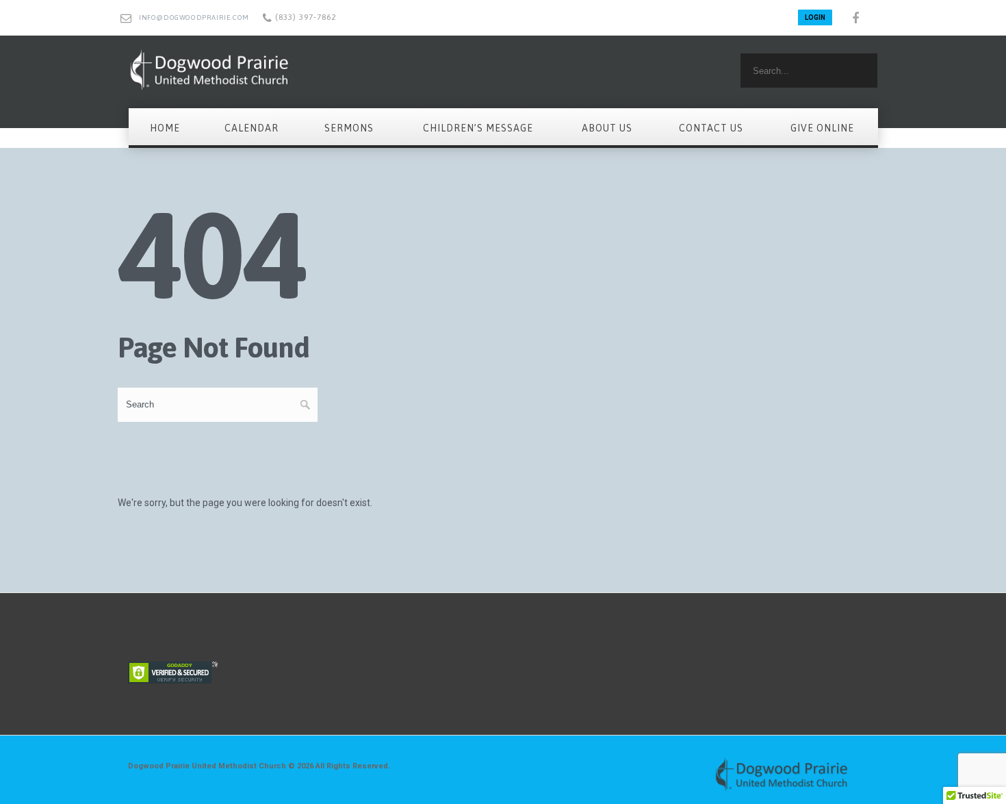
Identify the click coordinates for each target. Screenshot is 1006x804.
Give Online (822, 128)
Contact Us (711, 128)
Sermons (349, 128)
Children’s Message (478, 128)
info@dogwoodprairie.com (194, 17)
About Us (607, 128)
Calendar (251, 128)
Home (165, 128)
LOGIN (815, 17)
